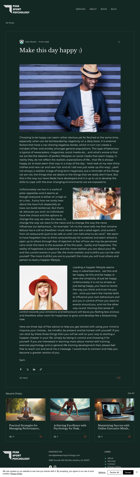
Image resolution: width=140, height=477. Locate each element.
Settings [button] (101, 472)
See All (131, 393)
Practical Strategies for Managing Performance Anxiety (24, 427)
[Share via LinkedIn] (34, 369)
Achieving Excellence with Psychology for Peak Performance (70, 427)
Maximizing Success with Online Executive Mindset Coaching (114, 427)
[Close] (136, 472)
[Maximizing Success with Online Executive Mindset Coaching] (114, 409)
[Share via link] (41, 369)
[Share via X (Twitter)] (27, 369)
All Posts (10, 23)
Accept (128, 472)
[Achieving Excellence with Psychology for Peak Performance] (70, 409)
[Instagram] (55, 467)
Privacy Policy (16, 473)
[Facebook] (50, 467)
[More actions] (119, 41)
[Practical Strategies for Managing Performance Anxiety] (25, 409)
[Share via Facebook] (20, 369)
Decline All (114, 472)
